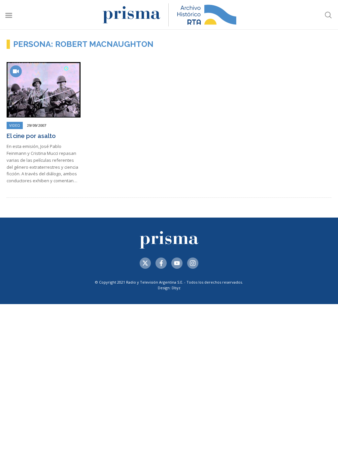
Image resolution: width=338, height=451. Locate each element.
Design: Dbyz (169, 287)
